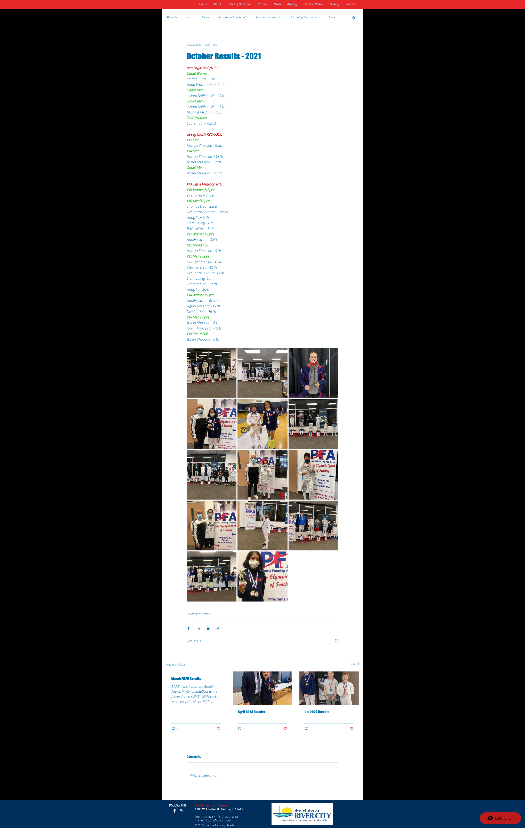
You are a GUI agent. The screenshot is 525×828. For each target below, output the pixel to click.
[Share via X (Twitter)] (199, 628)
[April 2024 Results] (262, 688)
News (205, 17)
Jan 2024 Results (316, 712)
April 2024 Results (251, 712)
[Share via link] (219, 628)
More (332, 17)
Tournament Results (268, 17)
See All (355, 663)
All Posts (171, 17)
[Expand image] (211, 373)
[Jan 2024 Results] (329, 688)
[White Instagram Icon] (181, 811)
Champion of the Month (232, 17)
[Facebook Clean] (174, 811)
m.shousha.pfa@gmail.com (213, 820)
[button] (354, 17)
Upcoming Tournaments (305, 17)
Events (189, 17)
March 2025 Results (186, 678)
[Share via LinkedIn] (209, 628)
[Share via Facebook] (189, 628)
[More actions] (335, 44)
